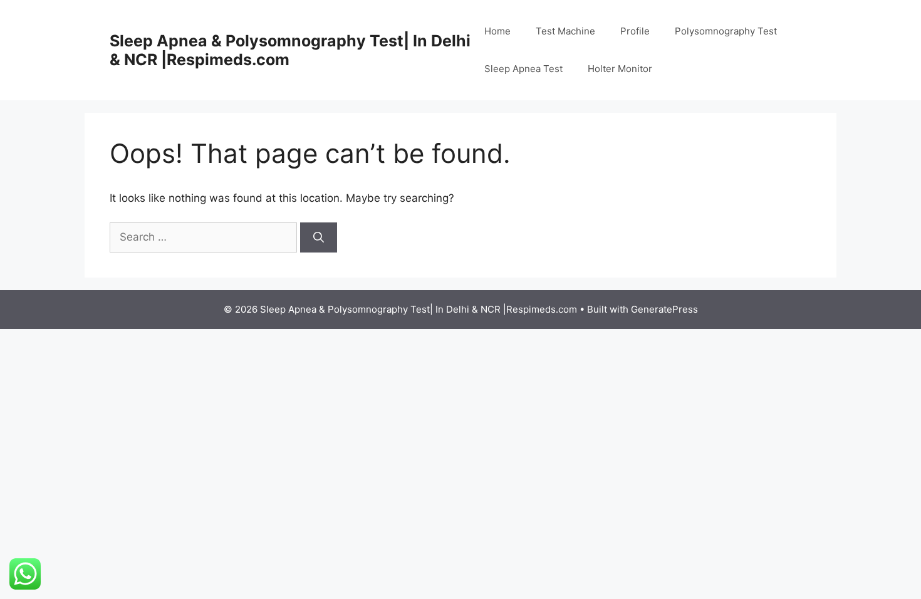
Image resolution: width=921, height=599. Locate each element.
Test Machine (565, 31)
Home (497, 31)
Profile (635, 31)
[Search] (318, 237)
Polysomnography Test (726, 31)
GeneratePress (664, 309)
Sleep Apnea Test (523, 69)
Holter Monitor (620, 69)
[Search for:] (205, 237)
